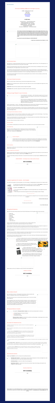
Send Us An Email (27, 14)
